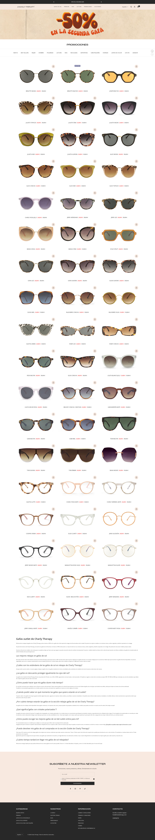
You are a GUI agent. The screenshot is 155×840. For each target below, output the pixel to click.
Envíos (79, 818)
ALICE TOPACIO (114, 186)
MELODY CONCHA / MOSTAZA (72, 407)
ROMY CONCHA (114, 344)
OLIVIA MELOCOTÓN (72, 597)
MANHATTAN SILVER (114, 565)
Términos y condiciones (84, 815)
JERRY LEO (114, 217)
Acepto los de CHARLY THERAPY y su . (76, 779)
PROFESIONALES (54, 820)
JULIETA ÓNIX (72, 123)
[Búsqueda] (131, 7)
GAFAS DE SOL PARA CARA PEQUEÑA (24, 823)
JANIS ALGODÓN (114, 533)
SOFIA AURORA (72, 281)
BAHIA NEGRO (114, 470)
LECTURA (79, 6)
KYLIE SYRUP (114, 249)
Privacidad (81, 823)
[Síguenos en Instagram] (75, 789)
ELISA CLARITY (72, 533)
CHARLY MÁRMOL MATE (114, 502)
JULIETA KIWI (31, 154)
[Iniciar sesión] (134, 6)
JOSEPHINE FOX (114, 91)
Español (124, 7)
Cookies (80, 825)
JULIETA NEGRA (114, 123)
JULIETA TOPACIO (31, 123)
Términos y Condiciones (70, 778)
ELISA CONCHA (72, 375)
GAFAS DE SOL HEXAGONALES (23, 818)
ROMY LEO (72, 344)
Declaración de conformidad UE (86, 828)
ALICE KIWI (72, 186)
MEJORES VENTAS (20, 812)
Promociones (88, 6)
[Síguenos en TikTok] (85, 789)
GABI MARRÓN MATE (114, 407)
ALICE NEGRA (114, 154)
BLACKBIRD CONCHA (72, 312)
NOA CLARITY (31, 597)
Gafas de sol (58, 6)
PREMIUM (18, 815)
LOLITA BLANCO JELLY (114, 375)
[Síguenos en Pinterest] (80, 789)
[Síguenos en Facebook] (70, 789)
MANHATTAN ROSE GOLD (72, 565)
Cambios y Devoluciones (84, 812)
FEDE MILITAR (31, 375)
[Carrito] (138, 7)
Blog (51, 818)
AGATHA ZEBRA (31, 344)
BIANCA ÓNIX (72, 249)
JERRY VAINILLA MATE (31, 628)
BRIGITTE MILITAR (72, 91)
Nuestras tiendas (55, 815)
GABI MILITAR (31, 439)
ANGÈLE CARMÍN (72, 628)
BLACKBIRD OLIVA (114, 312)
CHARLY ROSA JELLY (31, 217)
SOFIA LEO (31, 281)
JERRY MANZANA (114, 597)
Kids (73, 6)
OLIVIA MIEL (30, 312)
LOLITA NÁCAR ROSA (31, 407)
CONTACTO (116, 818)
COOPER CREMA (31, 533)
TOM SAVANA (31, 470)
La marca (52, 812)
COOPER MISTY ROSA (114, 628)
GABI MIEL (72, 439)
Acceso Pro (53, 823)
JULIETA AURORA (72, 154)
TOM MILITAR (114, 439)
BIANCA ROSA (31, 249)
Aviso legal (81, 820)
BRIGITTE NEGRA (31, 91)
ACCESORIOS (97, 6)
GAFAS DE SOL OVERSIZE (21, 820)
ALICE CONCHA (30, 186)
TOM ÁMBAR (72, 470)
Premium (66, 6)
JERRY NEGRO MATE (31, 565)
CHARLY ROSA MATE (72, 502)
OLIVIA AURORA (114, 281)
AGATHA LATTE (30, 502)
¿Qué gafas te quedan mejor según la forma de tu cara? (118, 724)
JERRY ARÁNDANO (72, 217)
